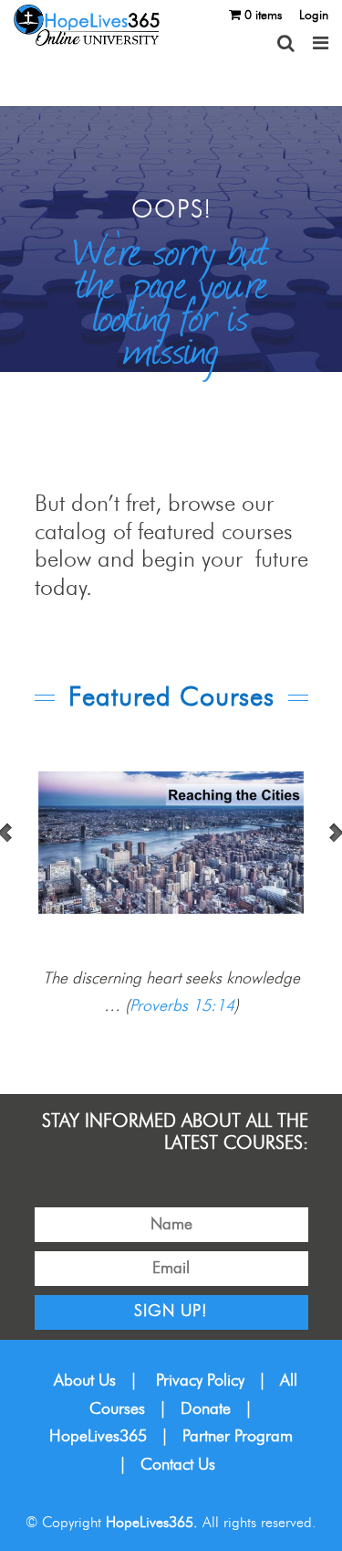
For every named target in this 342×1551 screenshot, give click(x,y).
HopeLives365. (152, 1522)
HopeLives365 (98, 1437)
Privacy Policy (200, 1381)
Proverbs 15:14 (182, 1006)
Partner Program (237, 1437)
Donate (206, 1409)
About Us (85, 1381)
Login (313, 15)
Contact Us (177, 1465)
